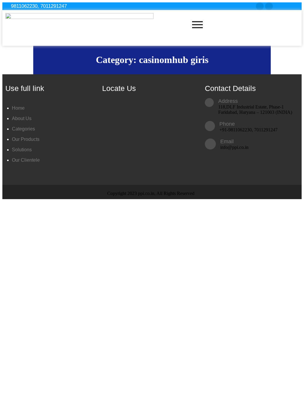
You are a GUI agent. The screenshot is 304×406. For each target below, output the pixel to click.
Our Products (25, 139)
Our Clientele (26, 160)
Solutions (22, 149)
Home (18, 108)
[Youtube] (269, 6)
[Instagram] (260, 6)
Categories (23, 128)
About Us (21, 118)
